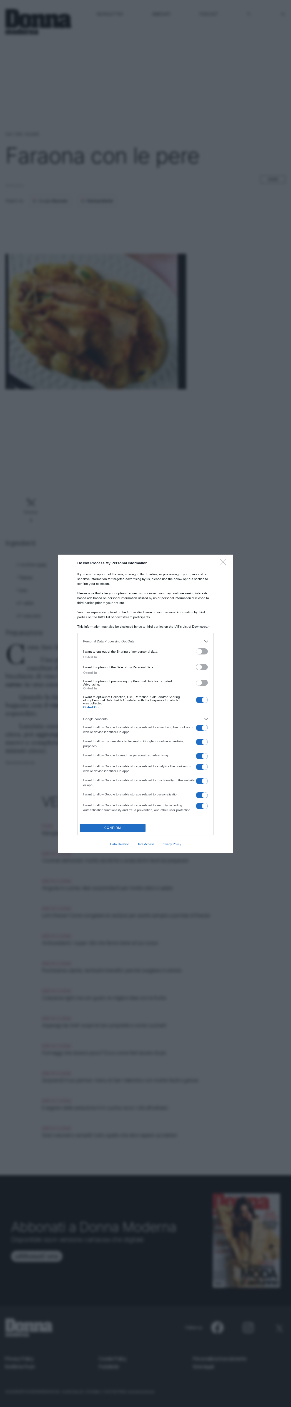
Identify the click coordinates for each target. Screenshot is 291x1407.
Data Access (145, 844)
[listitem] (145, 641)
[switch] (202, 651)
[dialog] (145, 704)
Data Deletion (120, 844)
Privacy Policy (171, 844)
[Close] (224, 563)
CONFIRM (112, 827)
